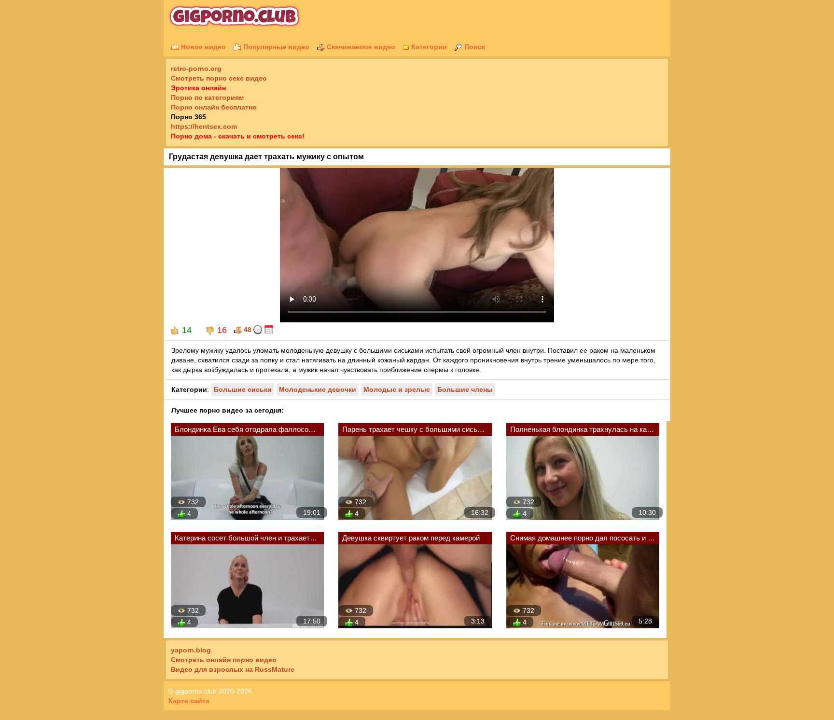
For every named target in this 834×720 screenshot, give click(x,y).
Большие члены (465, 389)
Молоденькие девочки (317, 389)
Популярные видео (275, 47)
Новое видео (202, 47)
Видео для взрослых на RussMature (232, 669)
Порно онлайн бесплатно (214, 107)
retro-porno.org (196, 68)
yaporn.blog (191, 650)
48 (246, 329)
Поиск (473, 47)
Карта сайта (188, 701)
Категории (428, 47)
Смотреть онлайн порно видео (224, 660)
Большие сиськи (243, 389)
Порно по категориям (207, 97)
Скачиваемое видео (360, 47)
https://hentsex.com (204, 126)
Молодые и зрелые (396, 389)
